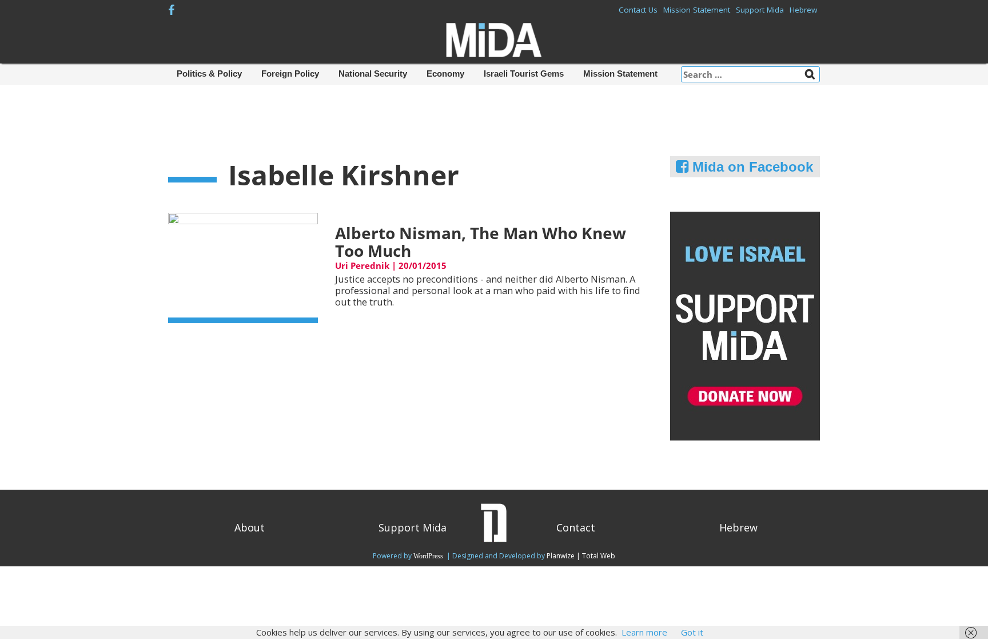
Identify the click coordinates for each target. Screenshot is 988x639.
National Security (372, 73)
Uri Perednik (362, 265)
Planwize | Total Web (581, 556)
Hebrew (803, 10)
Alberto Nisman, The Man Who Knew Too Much (480, 241)
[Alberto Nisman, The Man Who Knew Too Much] (243, 266)
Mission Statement (696, 10)
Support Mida (760, 10)
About (249, 527)
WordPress (429, 556)
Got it (692, 632)
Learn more (644, 632)
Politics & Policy (209, 73)
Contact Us (638, 10)
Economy (445, 73)
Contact (575, 527)
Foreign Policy (290, 73)
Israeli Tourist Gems (524, 73)
